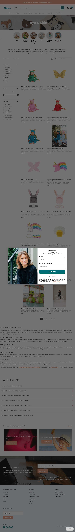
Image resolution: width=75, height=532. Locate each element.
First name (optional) (45, 263)
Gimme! (52, 271)
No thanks (52, 276)
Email (41, 256)
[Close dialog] (65, 249)
